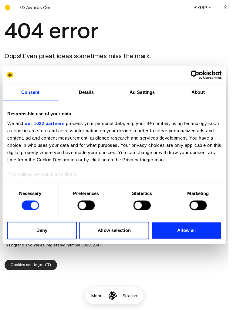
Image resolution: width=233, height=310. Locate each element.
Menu (97, 295)
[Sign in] (225, 8)
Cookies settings (26, 265)
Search (130, 295)
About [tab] (198, 92)
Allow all (186, 230)
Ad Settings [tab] (142, 92)
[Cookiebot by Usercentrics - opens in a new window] (194, 74)
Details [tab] (86, 92)
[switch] (86, 205)
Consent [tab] (30, 92)
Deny (41, 230)
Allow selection (114, 230)
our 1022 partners (45, 123)
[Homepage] (113, 295)
